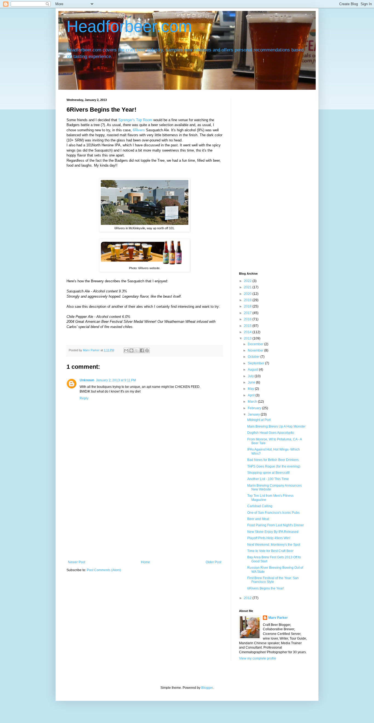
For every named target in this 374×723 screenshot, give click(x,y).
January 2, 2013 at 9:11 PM (116, 380)
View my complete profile (257, 658)
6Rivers (139, 130)
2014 (248, 332)
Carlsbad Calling (259, 506)
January (254, 414)
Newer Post (76, 562)
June (252, 382)
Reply (84, 398)
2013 (248, 338)
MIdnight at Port (259, 420)
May (251, 389)
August (253, 369)
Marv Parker (278, 618)
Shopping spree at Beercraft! (268, 473)
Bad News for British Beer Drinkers (273, 460)
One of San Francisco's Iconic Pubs (273, 513)
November (256, 350)
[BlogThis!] (131, 350)
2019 (248, 300)
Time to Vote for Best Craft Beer (270, 551)
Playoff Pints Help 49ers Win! (268, 538)
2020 (248, 294)
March (253, 401)
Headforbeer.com (129, 26)
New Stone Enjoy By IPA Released (272, 532)
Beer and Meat (258, 519)
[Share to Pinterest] (147, 350)
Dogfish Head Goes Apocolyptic (270, 433)
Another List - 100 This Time (268, 479)
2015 (248, 326)
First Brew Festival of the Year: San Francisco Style (273, 580)
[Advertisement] (144, 519)
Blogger (207, 688)
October (254, 357)
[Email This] (126, 350)
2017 (248, 313)
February (255, 408)
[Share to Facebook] (142, 350)
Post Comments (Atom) (104, 570)
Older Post (213, 562)
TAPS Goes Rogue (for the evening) (273, 466)
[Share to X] (136, 350)
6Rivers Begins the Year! (265, 588)
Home (145, 562)
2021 (248, 287)
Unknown (87, 380)
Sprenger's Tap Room (135, 120)
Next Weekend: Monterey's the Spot (273, 545)
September (256, 363)
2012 (248, 598)
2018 (248, 306)
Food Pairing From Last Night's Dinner (275, 525)
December (256, 344)
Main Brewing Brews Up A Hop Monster (276, 426)
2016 (248, 319)
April (251, 395)
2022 (248, 281)
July (251, 376)
